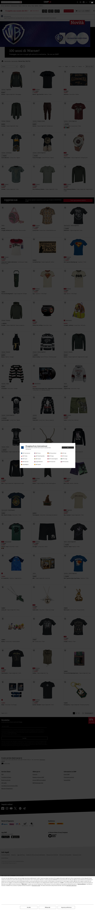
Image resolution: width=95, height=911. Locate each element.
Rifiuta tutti (47, 907)
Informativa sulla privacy (71, 885)
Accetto (29, 907)
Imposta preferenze (66, 907)
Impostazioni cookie (36, 885)
